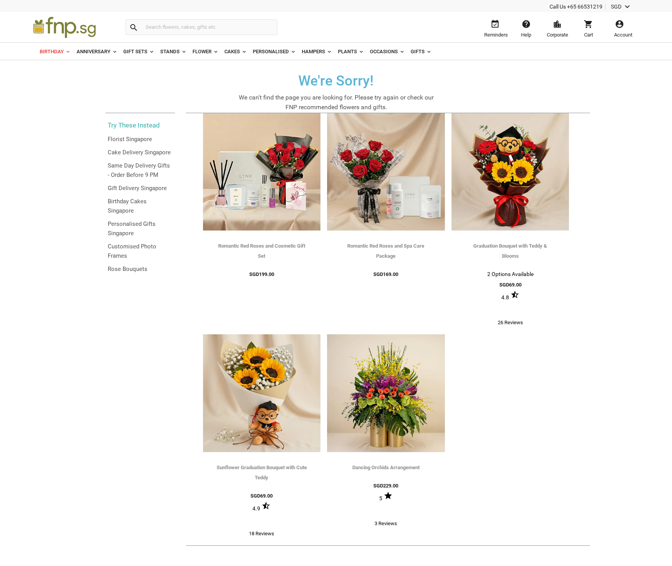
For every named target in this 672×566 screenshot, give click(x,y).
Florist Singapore (130, 139)
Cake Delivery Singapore (139, 152)
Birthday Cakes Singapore (127, 206)
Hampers (313, 51)
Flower (202, 51)
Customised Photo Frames (132, 251)
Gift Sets (135, 51)
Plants (347, 51)
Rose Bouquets (127, 269)
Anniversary (93, 51)
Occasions (384, 51)
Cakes (232, 51)
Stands (170, 51)
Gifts (418, 51)
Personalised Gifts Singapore (132, 228)
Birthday (52, 51)
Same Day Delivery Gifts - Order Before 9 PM (139, 170)
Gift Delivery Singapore (137, 188)
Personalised (271, 51)
